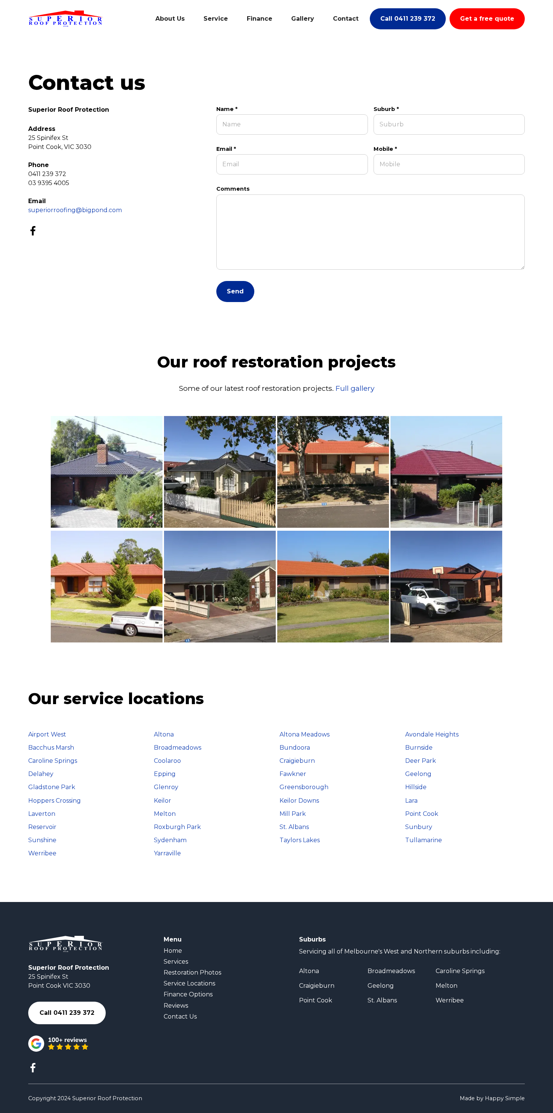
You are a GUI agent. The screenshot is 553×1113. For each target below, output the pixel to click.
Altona (309, 971)
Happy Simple (505, 1098)
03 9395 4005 (48, 183)
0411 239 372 (47, 174)
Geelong (381, 985)
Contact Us (180, 1016)
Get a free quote (487, 18)
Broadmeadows (391, 971)
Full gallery (355, 388)
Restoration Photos (192, 972)
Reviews (176, 1005)
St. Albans (382, 1000)
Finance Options (188, 994)
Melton (446, 985)
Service (216, 18)
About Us (170, 18)
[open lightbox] (107, 472)
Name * (226, 109)
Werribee (450, 1000)
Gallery (302, 18)
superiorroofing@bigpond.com (75, 210)
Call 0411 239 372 (407, 18)
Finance (259, 18)
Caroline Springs (460, 971)
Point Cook (315, 1000)
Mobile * (385, 149)
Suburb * (386, 109)
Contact (346, 18)
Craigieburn (316, 985)
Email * (226, 149)
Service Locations (189, 983)
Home (173, 950)
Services (176, 961)
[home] (65, 19)
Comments (233, 189)
